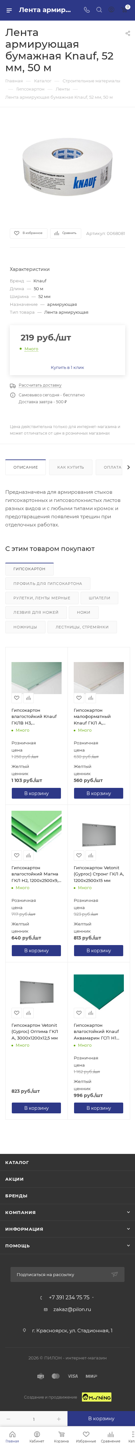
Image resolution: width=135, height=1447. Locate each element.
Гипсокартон (29, 569)
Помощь (17, 1245)
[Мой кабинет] (111, 10)
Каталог (17, 1162)
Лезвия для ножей (36, 612)
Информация (24, 1229)
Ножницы (25, 627)
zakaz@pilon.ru (72, 1309)
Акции (14, 1179)
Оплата (113, 467)
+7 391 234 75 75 (69, 1297)
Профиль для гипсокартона (47, 583)
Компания (20, 1212)
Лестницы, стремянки (82, 627)
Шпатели (99, 598)
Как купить (70, 467)
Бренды (16, 1195)
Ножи (83, 612)
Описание (25, 467)
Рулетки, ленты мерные (41, 598)
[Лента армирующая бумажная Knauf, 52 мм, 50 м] (67, 167)
